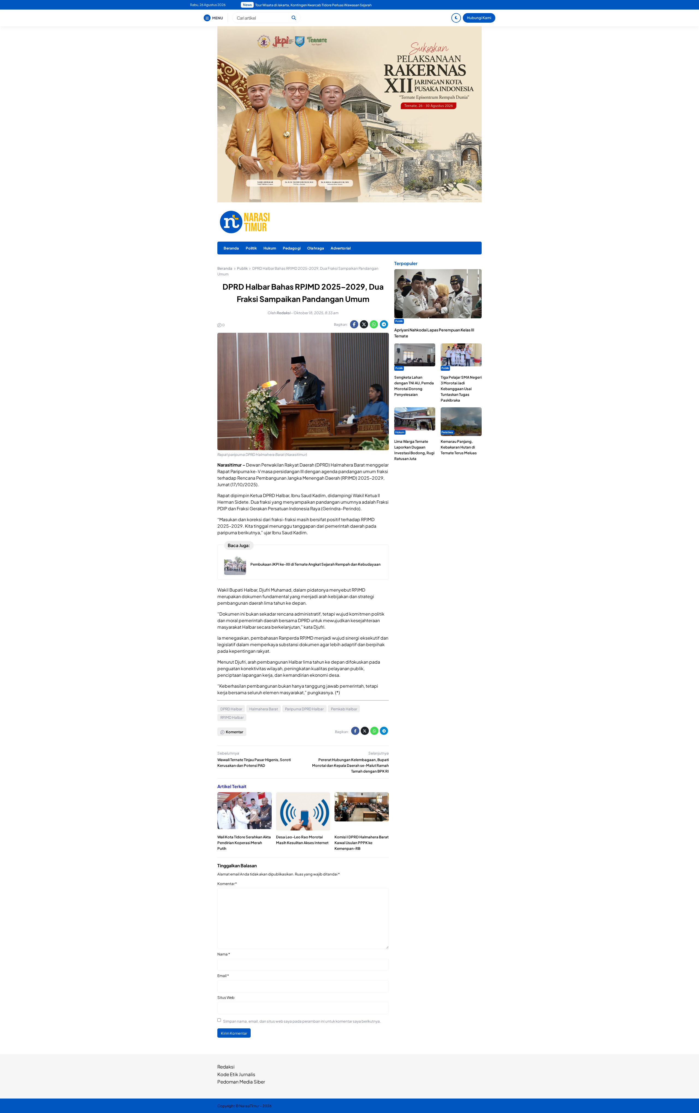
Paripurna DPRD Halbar (304, 709)
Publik (399, 321)
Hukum (269, 248)
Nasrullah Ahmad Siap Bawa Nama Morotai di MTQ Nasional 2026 (305, 5)
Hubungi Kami (479, 17)
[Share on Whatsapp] (374, 324)
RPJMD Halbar (232, 717)
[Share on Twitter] (364, 324)
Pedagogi (292, 248)
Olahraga (315, 248)
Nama (223, 954)
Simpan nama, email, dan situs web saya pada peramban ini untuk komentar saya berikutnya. (302, 1021)
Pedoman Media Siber (241, 1082)
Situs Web (226, 997)
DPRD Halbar (231, 709)
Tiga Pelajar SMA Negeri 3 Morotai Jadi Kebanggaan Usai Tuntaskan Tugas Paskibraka (461, 389)
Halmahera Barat (263, 709)
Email (223, 975)
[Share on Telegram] (384, 324)
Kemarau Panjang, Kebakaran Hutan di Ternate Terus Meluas (459, 447)
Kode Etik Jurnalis (236, 1074)
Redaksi (226, 1067)
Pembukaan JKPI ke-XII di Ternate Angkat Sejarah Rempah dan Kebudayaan (315, 564)
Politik (251, 248)
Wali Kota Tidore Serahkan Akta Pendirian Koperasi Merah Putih (244, 843)
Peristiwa (447, 432)
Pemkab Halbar (344, 709)
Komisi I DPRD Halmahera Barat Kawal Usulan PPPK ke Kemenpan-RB (361, 843)
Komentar (227, 883)
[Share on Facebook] (354, 324)
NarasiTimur (249, 1105)
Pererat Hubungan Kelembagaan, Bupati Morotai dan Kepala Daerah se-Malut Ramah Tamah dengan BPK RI (350, 765)
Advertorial (341, 248)
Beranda (231, 248)
